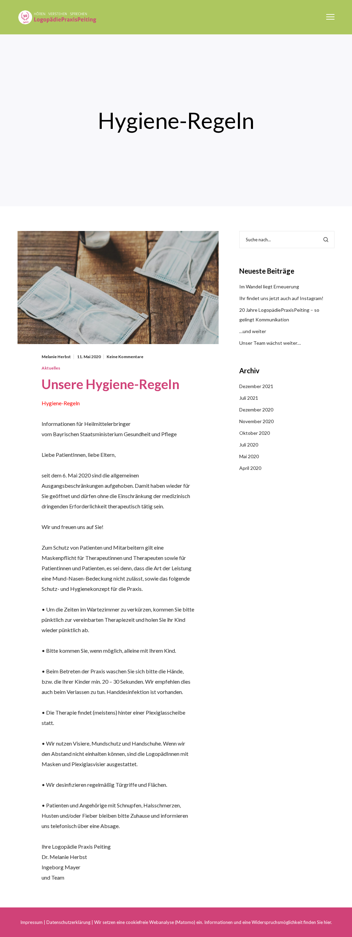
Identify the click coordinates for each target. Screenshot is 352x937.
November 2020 (256, 421)
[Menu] (327, 17)
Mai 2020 (249, 456)
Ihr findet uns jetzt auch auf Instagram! (281, 298)
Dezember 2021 (256, 386)
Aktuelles (51, 368)
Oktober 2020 (254, 433)
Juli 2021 (248, 398)
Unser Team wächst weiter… (270, 343)
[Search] (325, 239)
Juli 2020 (248, 445)
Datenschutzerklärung (68, 922)
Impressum (31, 922)
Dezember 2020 (256, 409)
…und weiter (252, 331)
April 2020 (250, 468)
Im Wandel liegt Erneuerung (269, 286)
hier (327, 922)
